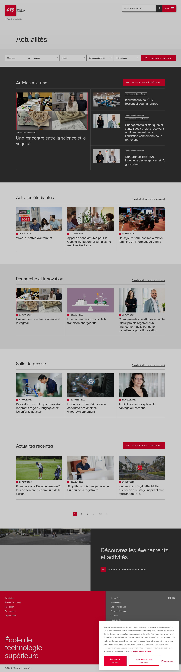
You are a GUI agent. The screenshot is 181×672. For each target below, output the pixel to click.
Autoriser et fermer (115, 661)
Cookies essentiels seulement (144, 661)
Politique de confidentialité (141, 651)
